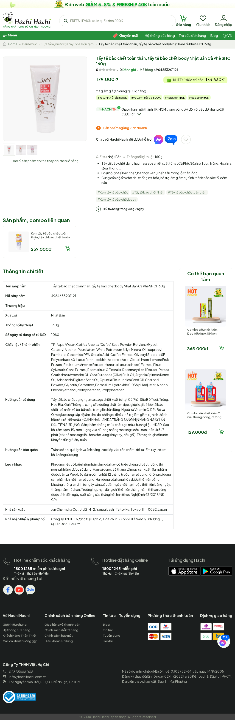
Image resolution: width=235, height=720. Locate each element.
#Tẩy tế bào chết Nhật (147, 192)
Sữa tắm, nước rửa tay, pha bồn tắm (68, 44)
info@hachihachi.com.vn (28, 677)
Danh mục (29, 44)
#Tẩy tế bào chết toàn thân (187, 192)
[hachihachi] (117, 4)
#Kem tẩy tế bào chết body (117, 199)
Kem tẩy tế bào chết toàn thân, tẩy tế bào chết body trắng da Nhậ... (50, 237)
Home (12, 44)
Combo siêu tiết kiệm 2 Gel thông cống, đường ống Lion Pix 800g (204, 417)
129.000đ (197, 432)
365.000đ (197, 348)
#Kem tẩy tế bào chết (113, 192)
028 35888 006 (21, 672)
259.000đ (41, 249)
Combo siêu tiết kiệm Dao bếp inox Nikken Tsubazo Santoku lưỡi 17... (203, 335)
